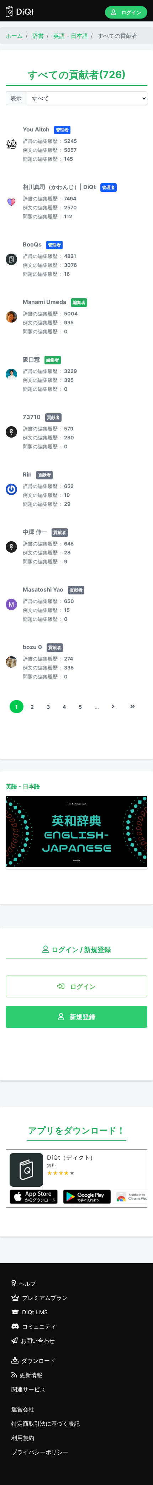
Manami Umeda (44, 301)
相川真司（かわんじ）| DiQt (59, 186)
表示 (16, 98)
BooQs (32, 244)
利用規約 (22, 1437)
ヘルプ (27, 1283)
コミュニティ (39, 1326)
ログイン (131, 12)
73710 (32, 416)
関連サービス (28, 1389)
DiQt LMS (35, 1312)
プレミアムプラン (45, 1297)
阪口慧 (31, 359)
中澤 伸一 (35, 531)
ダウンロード (38, 1360)
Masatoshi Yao (43, 589)
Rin (27, 474)
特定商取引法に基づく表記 (45, 1423)
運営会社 (22, 1409)
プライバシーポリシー (39, 1452)
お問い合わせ (38, 1340)
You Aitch (36, 129)
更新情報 (31, 1375)
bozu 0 (32, 647)
